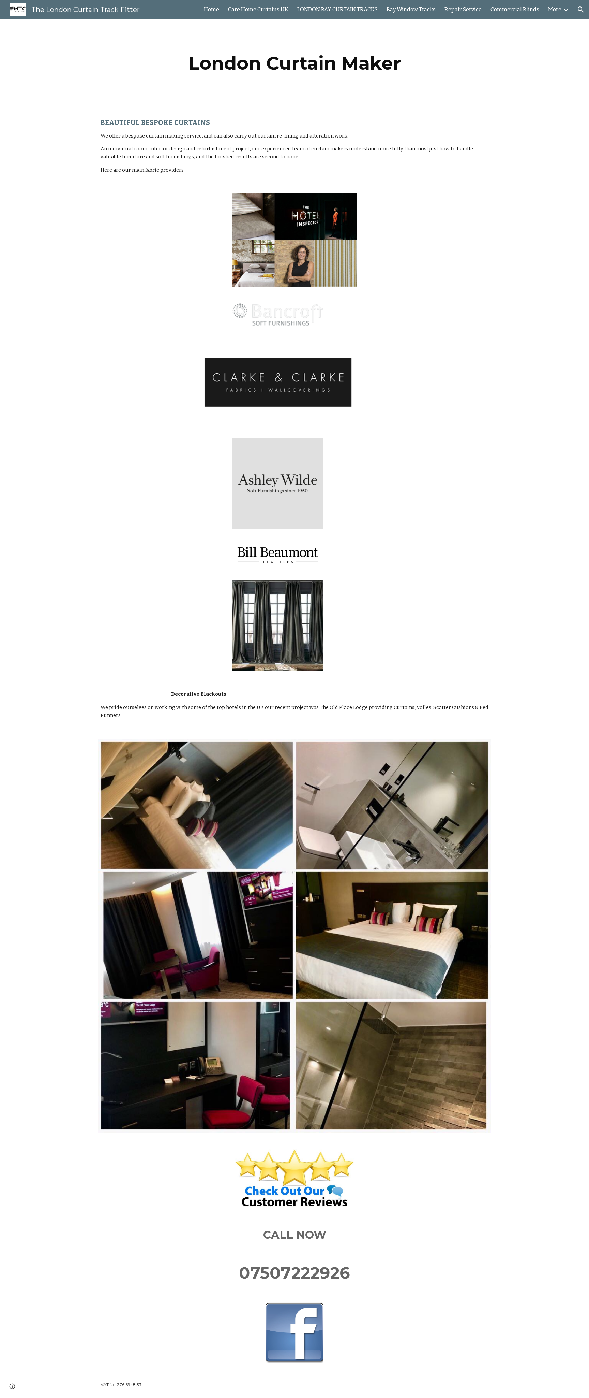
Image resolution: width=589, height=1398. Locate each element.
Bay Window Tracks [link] (411, 9)
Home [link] (211, 9)
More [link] (554, 9)
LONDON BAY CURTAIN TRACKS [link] (337, 9)
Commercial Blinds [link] (514, 9)
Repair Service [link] (463, 9)
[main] (294, 63)
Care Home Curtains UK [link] (258, 9)
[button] (581, 9)
